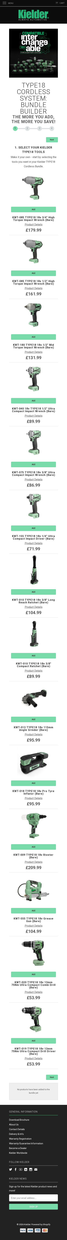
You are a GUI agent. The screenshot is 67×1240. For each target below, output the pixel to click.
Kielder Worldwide (18, 1153)
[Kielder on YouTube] (20, 1169)
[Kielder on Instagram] (30, 1169)
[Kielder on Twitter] (10, 1169)
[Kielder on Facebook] (15, 1169)
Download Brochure (19, 1120)
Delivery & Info (16, 1134)
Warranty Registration (20, 1138)
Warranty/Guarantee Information (26, 1143)
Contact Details (17, 1129)
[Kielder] (33, 15)
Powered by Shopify (40, 1224)
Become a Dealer (18, 1148)
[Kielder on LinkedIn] (25, 1169)
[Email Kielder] (35, 1169)
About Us (14, 1124)
